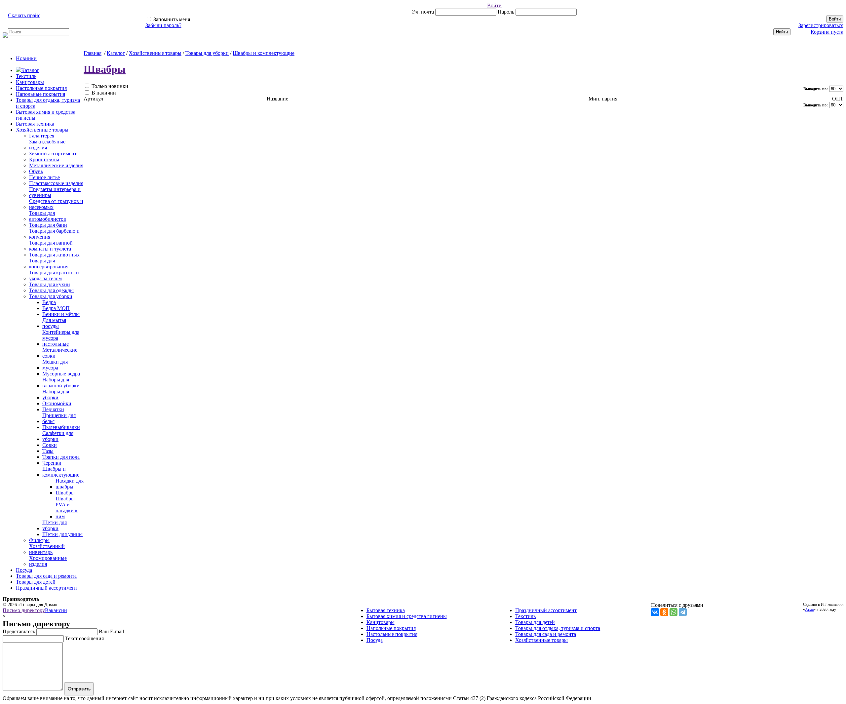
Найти (782, 31)
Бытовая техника (35, 124)
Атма (809, 609)
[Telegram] (683, 612)
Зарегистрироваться (820, 25)
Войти (494, 5)
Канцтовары (30, 82)
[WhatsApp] (673, 612)
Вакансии (56, 610)
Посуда (24, 570)
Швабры (105, 69)
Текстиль (26, 76)
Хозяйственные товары (42, 130)
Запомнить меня (171, 19)
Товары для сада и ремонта (46, 576)
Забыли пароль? (163, 25)
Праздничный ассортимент (46, 588)
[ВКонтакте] (655, 612)
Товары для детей (36, 582)
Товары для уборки (207, 53)
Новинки (26, 58)
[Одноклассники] (664, 612)
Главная (92, 53)
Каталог (30, 70)
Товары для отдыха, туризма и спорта (557, 628)
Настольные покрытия (41, 88)
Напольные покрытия (40, 94)
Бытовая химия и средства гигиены (406, 616)
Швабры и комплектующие (263, 53)
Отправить (79, 688)
